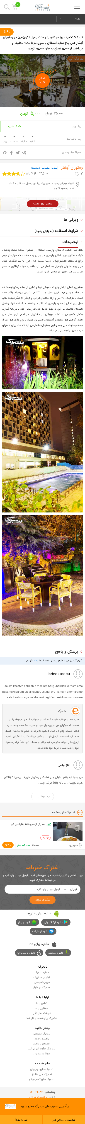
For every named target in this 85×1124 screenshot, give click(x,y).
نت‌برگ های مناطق (42, 1074)
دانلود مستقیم (55, 953)
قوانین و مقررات (41, 977)
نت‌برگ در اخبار (41, 987)
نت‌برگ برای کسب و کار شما (42, 1018)
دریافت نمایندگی (41, 1013)
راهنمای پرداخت (42, 1043)
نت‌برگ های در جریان (41, 1069)
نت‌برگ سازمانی (41, 1034)
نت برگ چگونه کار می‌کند (41, 1048)
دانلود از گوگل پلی (53, 922)
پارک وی (77, 126)
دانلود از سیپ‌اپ (26, 953)
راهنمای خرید (41, 1039)
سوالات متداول (42, 1053)
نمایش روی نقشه (42, 203)
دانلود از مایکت (40, 931)
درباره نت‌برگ (41, 972)
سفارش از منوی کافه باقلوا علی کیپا (28, 824)
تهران (77, 19)
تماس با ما (41, 1003)
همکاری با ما (41, 1008)
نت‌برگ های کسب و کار (41, 1079)
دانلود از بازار (24, 922)
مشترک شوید (42, 900)
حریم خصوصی (42, 982)
